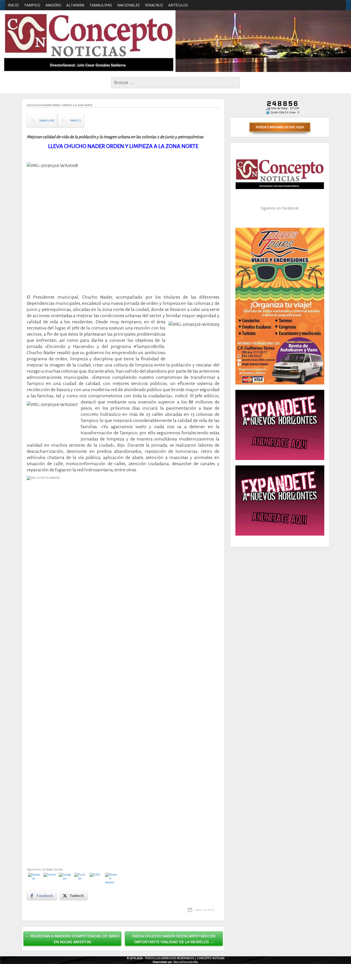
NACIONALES (128, 5)
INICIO (13, 5)
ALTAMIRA (75, 5)
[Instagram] (65, 879)
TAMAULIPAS (100, 5)
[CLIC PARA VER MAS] (279, 305)
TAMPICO (32, 5)
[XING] (96, 879)
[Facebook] (34, 879)
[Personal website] (111, 879)
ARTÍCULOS (178, 5)
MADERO (53, 5)
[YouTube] (80, 879)
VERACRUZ (154, 5)
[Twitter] (49, 879)
